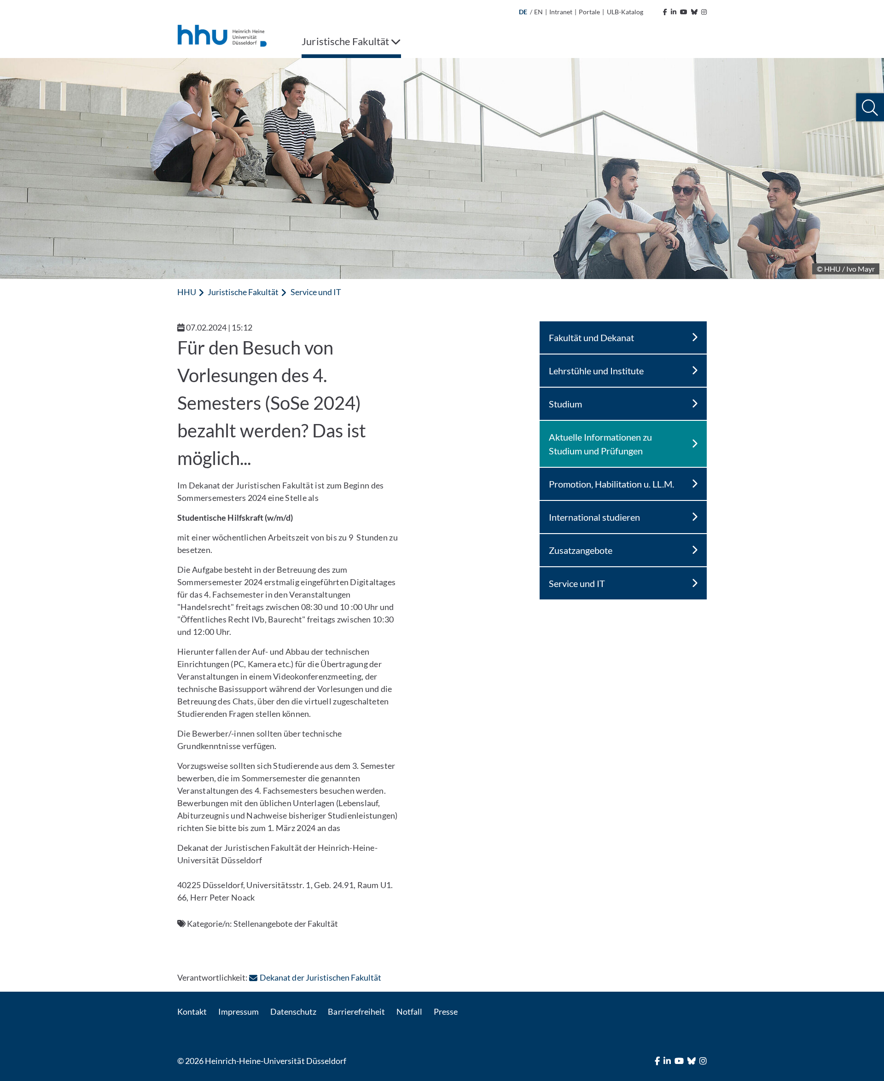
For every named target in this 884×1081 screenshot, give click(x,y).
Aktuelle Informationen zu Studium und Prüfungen (600, 443)
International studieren (594, 517)
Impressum (238, 1011)
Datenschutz (293, 1011)
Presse (446, 1011)
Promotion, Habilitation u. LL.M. (612, 483)
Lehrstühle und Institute (596, 370)
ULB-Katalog (625, 12)
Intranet (560, 12)
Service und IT (316, 292)
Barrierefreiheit (356, 1011)
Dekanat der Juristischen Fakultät (320, 977)
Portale (589, 12)
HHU (186, 292)
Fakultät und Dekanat (591, 337)
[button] (870, 107)
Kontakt (192, 1011)
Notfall (409, 1011)
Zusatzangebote (580, 550)
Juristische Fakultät (243, 292)
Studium (565, 403)
